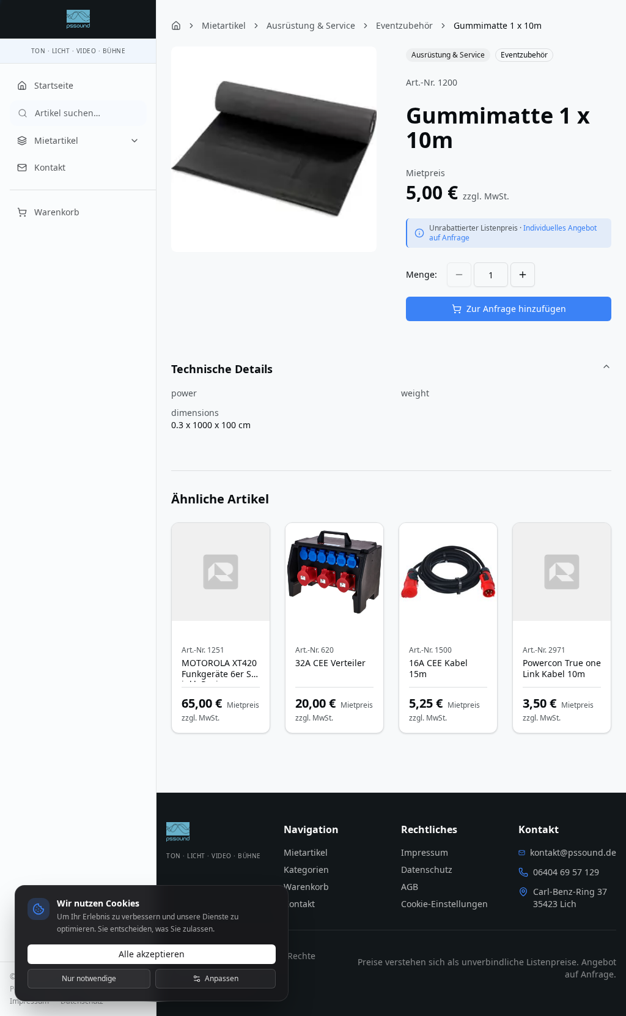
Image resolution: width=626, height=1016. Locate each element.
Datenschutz (82, 1001)
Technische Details (222, 369)
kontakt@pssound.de (573, 852)
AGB (409, 886)
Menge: (421, 274)
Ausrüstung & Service (311, 25)
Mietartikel (56, 140)
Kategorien (306, 869)
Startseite (53, 85)
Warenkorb (56, 212)
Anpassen (221, 978)
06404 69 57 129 (566, 872)
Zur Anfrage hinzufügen (516, 308)
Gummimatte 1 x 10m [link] (498, 25)
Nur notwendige (89, 978)
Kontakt (49, 167)
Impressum (29, 1001)
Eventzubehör (404, 25)
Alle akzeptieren (152, 954)
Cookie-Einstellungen (444, 904)
